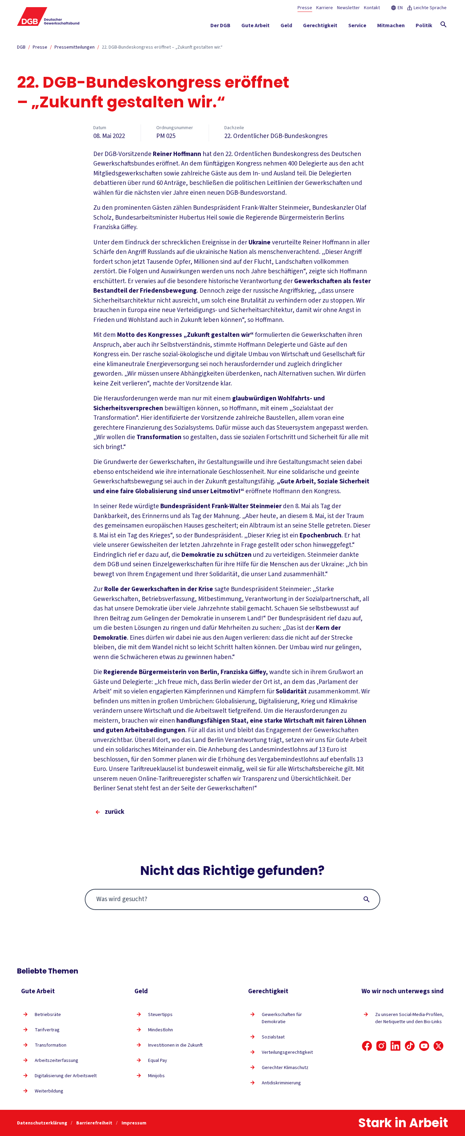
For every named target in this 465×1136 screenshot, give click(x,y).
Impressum (134, 1123)
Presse (305, 7)
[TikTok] (409, 1045)
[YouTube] (424, 1045)
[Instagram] (381, 1045)
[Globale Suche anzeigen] (443, 24)
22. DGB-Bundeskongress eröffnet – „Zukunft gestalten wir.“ (162, 47)
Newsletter (348, 7)
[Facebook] (367, 1045)
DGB (21, 47)
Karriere (324, 7)
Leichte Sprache (430, 7)
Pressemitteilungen (74, 47)
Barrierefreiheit (94, 1123)
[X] (438, 1045)
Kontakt (372, 7)
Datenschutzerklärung (42, 1123)
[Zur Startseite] (48, 16)
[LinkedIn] (395, 1045)
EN (400, 7)
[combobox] (232, 899)
